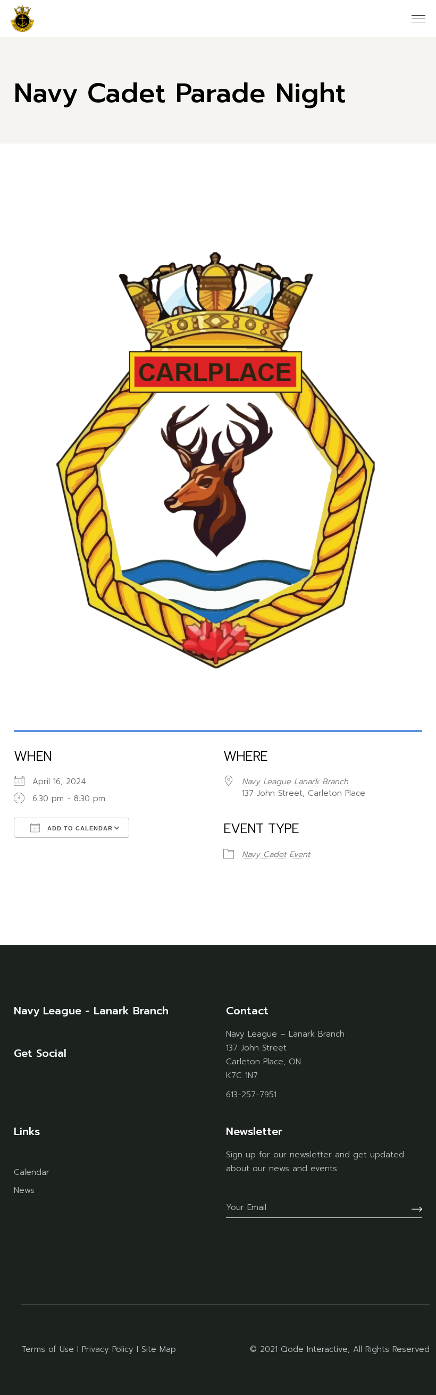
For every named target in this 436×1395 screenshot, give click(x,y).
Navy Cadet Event (276, 854)
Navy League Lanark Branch (295, 781)
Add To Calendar (79, 828)
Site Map (158, 1349)
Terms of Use (47, 1349)
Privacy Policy (107, 1349)
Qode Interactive (314, 1349)
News (24, 1190)
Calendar (31, 1172)
